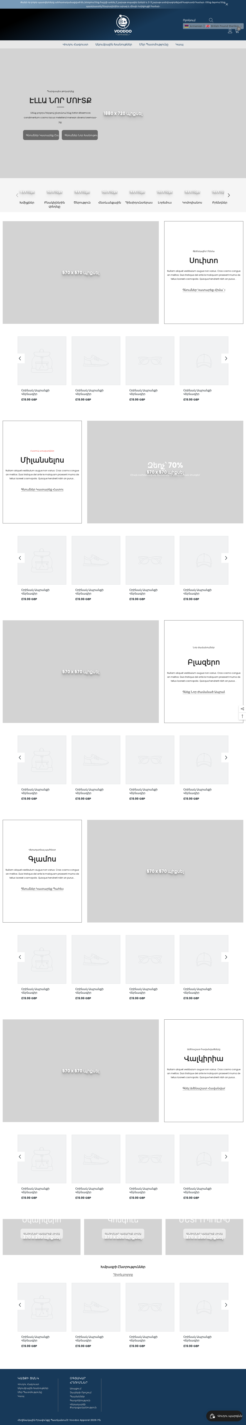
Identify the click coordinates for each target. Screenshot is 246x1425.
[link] (123, 113)
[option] (27, 193)
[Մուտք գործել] (230, 31)
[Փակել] (226, 4)
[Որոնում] (212, 20)
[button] (213, 26)
